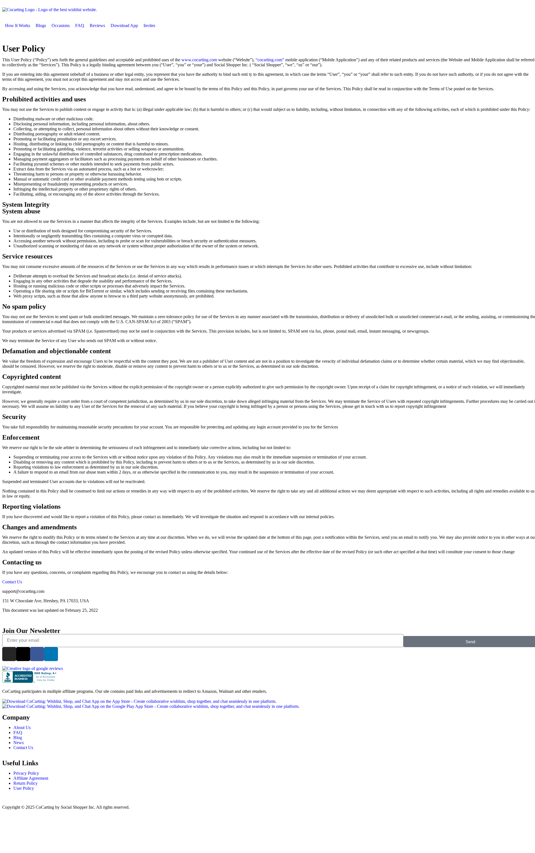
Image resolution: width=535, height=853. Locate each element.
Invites (149, 25)
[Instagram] (9, 654)
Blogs (41, 25)
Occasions (61, 25)
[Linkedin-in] (51, 654)
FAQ (79, 25)
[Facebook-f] (37, 654)
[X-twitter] (23, 654)
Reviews (97, 25)
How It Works (17, 25)
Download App (124, 25)
